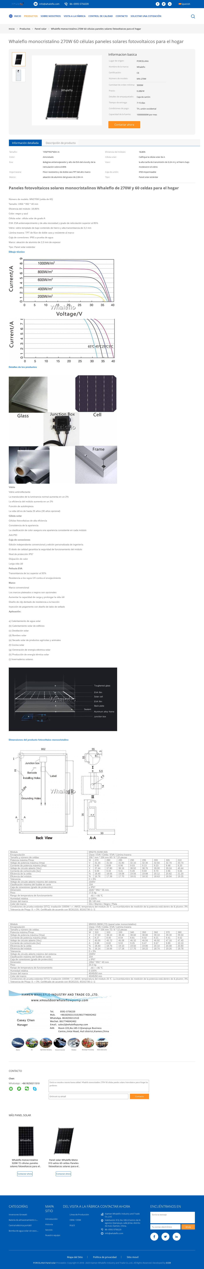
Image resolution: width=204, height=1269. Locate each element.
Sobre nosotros (51, 16)
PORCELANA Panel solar (44, 1262)
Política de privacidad (105, 1257)
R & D (72, 1225)
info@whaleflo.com (49, 3)
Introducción (51, 1219)
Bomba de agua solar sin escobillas (25, 1230)
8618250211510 (31, 1083)
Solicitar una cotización (146, 16)
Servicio (49, 1229)
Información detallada (25, 143)
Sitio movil (132, 1257)
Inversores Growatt (18, 1214)
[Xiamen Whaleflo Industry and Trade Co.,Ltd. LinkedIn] (170, 4)
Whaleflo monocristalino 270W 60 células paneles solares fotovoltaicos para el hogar (96, 28)
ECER (168, 1262)
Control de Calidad (100, 16)
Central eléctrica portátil (20, 1225)
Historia (49, 1224)
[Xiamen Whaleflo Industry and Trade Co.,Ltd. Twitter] (164, 4)
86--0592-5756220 (79, 4)
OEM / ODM (75, 1219)
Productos (31, 16)
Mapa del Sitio (75, 1257)
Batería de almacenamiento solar (24, 1219)
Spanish (186, 3)
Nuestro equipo (52, 1235)
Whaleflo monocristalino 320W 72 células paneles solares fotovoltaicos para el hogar (25, 1164)
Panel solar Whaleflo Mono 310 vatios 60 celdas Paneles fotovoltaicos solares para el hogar (63, 1164)
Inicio (17, 16)
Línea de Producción (79, 1214)
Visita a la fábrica (74, 16)
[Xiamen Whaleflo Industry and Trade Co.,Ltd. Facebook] (158, 4)
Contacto (122, 16)
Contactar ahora (124, 124)
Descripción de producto (61, 143)
